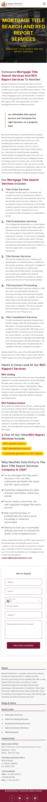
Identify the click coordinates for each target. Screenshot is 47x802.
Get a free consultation (23, 645)
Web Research (11, 732)
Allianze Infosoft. (35, 791)
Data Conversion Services (17, 728)
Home (23, 46)
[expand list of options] (39, 600)
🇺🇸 (8, 601)
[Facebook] (20, 798)
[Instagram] (27, 798)
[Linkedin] (35, 798)
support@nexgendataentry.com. (16, 558)
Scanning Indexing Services (17, 723)
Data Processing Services (17, 719)
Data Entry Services (14, 715)
